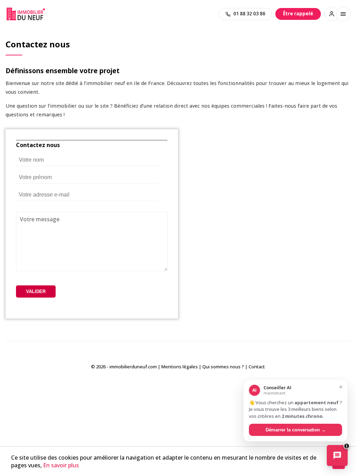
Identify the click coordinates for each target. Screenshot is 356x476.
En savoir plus (61, 465)
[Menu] (343, 14)
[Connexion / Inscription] (331, 14)
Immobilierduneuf (26, 14)
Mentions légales (179, 366)
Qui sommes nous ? (223, 366)
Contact (257, 366)
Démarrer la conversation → (296, 429)
